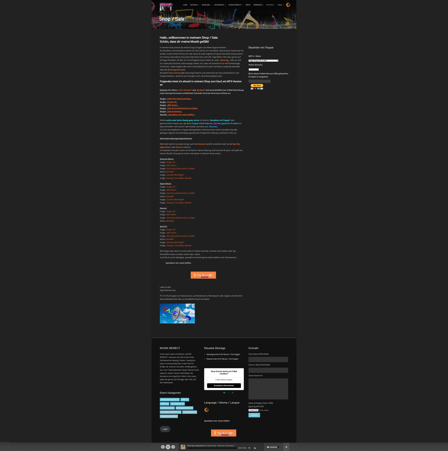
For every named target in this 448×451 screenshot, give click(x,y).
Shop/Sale (269, 5)
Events (248, 5)
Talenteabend (189, 412)
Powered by (218, 393)
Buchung (224, 60)
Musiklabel (206, 5)
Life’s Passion (184, 90)
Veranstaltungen (169, 416)
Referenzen (258, 5)
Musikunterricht (235, 5)
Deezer (179, 147)
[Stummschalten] (268, 447)
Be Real (200, 90)
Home (185, 5)
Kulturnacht (177, 404)
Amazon (201, 144)
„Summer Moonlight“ (175, 175)
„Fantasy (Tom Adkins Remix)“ (179, 178)
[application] (224, 447)
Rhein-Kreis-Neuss (184, 408)
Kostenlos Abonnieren (224, 386)
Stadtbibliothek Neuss (170, 412)
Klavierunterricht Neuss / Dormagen (222, 359)
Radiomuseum (167, 408)
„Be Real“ (170, 171)
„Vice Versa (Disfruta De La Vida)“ (180, 217)
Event (185, 399)
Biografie (193, 5)
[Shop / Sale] (178, 314)
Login (165, 429)
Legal (280, 5)
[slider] (212, 448)
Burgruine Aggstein (169, 399)
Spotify (236, 144)
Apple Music (165, 147)
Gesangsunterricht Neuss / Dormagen (223, 354)
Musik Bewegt (219, 5)
